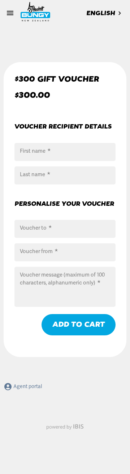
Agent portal (27, 386)
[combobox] (104, 13)
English (100, 13)
